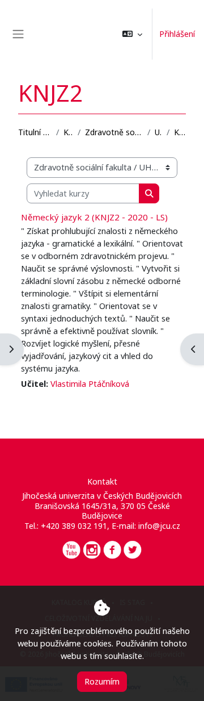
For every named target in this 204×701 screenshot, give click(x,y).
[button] (132, 34)
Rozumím (102, 681)
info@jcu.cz (159, 525)
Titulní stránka (35, 132)
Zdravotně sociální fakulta (114, 132)
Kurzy (68, 132)
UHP (158, 132)
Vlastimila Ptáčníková (89, 383)
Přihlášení (177, 33)
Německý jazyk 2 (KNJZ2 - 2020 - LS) (94, 217)
